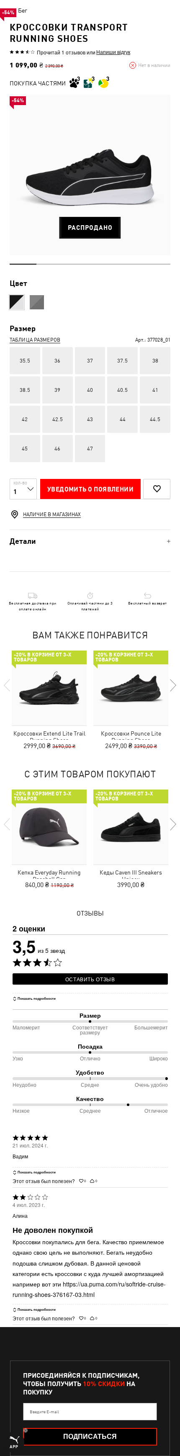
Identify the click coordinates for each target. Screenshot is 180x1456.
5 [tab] (130, 264)
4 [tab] (103, 264)
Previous (7, 685)
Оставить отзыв (90, 979)
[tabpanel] (90, 175)
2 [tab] (49, 264)
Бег (22, 10)
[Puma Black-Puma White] (17, 302)
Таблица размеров (35, 340)
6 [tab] (157, 264)
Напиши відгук (113, 52)
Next (172, 685)
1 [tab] (23, 264)
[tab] (90, 541)
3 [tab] (76, 264)
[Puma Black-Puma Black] (37, 302)
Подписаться (90, 1436)
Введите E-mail (44, 1411)
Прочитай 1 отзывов (61, 52)
